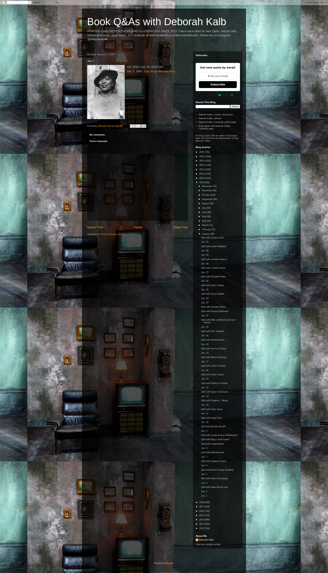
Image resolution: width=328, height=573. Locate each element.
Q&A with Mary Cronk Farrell (215, 439)
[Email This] (131, 126)
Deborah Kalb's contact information (215, 114)
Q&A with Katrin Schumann (214, 391)
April (204, 221)
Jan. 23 (204, 302)
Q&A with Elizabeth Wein (213, 276)
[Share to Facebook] (141, 126)
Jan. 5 (204, 474)
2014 (202, 519)
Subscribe (217, 84)
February (206, 229)
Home (138, 227)
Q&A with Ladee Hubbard (213, 246)
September (207, 199)
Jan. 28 (204, 263)
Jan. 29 (204, 255)
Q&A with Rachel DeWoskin (215, 311)
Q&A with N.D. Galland (212, 331)
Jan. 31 (204, 242)
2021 (202, 173)
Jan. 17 (204, 361)
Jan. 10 (204, 422)
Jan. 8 (204, 448)
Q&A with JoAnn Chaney (213, 366)
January (206, 234)
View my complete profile (208, 544)
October (206, 195)
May (204, 216)
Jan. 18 (204, 353)
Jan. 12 (204, 404)
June (204, 212)
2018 (202, 502)
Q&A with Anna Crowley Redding (217, 470)
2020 (202, 178)
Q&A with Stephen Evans (213, 461)
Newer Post (95, 227)
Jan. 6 (204, 465)
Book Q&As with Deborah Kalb (156, 21)
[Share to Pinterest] (144, 126)
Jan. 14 (204, 387)
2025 (202, 156)
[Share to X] (138, 126)
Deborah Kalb (206, 539)
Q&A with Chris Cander (212, 285)
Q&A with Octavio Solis (212, 237)
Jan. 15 (204, 378)
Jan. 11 (204, 413)
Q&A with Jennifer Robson (214, 259)
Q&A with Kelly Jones (212, 409)
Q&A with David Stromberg (214, 478)
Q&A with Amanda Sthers (213, 307)
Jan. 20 (204, 335)
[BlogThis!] (134, 126)
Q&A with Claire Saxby (212, 374)
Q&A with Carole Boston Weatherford (219, 435)
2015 (202, 515)
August (206, 203)
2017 (202, 506)
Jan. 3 (204, 491)
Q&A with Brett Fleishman (214, 357)
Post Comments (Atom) (112, 234)
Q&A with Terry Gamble (212, 294)
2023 (202, 165)
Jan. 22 (204, 315)
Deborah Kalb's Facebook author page (217, 122)
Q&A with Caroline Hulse (213, 268)
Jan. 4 (204, 483)
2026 (202, 152)
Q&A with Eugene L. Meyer (214, 400)
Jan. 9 (204, 431)
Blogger (170, 563)
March (205, 225)
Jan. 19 (204, 344)
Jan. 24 (204, 298)
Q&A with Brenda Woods (213, 426)
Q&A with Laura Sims (211, 418)
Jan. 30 (204, 250)
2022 (202, 169)
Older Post (180, 227)
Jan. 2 (204, 496)
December (207, 186)
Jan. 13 (204, 396)
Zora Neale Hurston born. (160, 71)
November (207, 190)
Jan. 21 (204, 327)
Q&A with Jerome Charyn (213, 348)
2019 (202, 182)
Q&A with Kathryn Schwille (214, 383)
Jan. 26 (204, 281)
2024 (202, 160)
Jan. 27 (204, 272)
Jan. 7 (204, 457)
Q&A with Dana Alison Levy (214, 487)
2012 (202, 528)
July (204, 208)
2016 (202, 511)
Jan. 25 (204, 289)
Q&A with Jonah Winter (212, 444)
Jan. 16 (204, 370)
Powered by (209, 94)
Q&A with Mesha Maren (212, 340)
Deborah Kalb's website (209, 118)
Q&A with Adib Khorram (212, 452)
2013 (202, 524)
